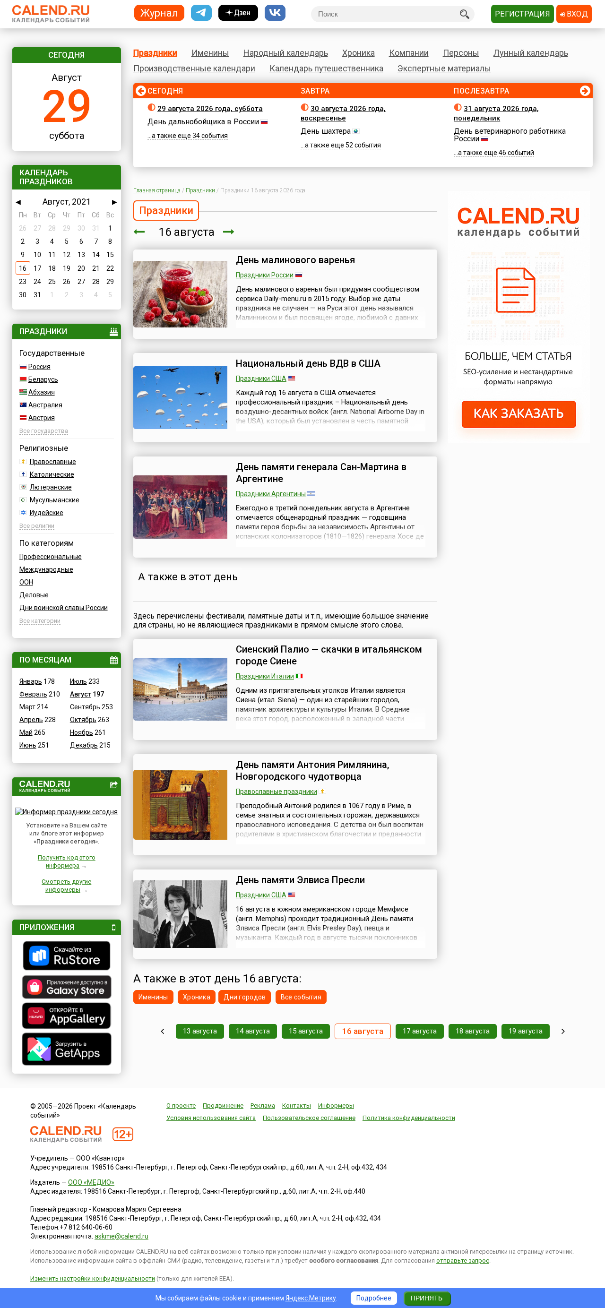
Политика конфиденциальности (409, 1117)
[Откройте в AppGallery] (66, 1017)
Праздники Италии (265, 676)
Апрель (31, 719)
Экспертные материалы (444, 68)
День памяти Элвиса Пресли (300, 880)
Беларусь (43, 379)
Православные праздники (276, 791)
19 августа (526, 1031)
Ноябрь (81, 732)
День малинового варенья (295, 260)
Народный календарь (285, 53)
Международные (46, 569)
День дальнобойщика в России (203, 121)
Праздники (155, 53)
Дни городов (245, 997)
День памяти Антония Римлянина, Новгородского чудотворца (312, 770)
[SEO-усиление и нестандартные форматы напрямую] (519, 440)
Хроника (358, 53)
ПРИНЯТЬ (426, 1298)
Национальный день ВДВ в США (308, 363)
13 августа (200, 1031)
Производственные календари (194, 68)
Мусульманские (54, 500)
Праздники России (265, 275)
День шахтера (326, 131)
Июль (78, 681)
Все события (301, 997)
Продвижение (223, 1105)
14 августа (253, 1031)
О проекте (181, 1105)
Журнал (159, 12)
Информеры (336, 1105)
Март (27, 707)
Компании (409, 53)
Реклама (263, 1105)
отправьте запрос (462, 1260)
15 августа (306, 1031)
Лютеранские (51, 487)
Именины (210, 53)
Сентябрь (85, 707)
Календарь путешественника (326, 68)
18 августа (473, 1031)
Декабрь (84, 745)
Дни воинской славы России (63, 607)
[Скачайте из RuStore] (66, 957)
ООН (26, 582)
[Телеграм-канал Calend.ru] (201, 13)
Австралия (45, 405)
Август (80, 694)
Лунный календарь (530, 53)
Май (26, 732)
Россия (39, 366)
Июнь (27, 745)
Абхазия (41, 392)
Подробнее (373, 1298)
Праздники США (261, 378)
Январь (30, 681)
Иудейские (46, 512)
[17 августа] (228, 232)
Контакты (296, 1105)
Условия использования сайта (211, 1117)
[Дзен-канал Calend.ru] (238, 13)
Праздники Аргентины (271, 494)
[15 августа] (139, 232)
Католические (52, 474)
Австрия (41, 418)
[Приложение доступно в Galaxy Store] (66, 988)
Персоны (461, 53)
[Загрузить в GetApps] (66, 1050)
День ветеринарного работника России (510, 135)
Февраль (33, 694)
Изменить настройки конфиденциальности (92, 1278)
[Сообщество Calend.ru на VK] (275, 13)
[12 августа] (162, 1031)
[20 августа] (563, 1031)
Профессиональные (50, 556)
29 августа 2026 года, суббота (210, 108)
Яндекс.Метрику (310, 1298)
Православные (53, 461)
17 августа (420, 1031)
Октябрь (83, 719)
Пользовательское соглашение (309, 1117)
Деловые (34, 595)
